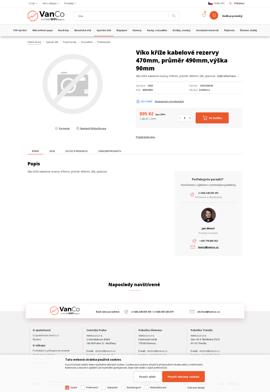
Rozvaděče (87, 42)
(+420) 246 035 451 (208, 193)
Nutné (74, 387)
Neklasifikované (158, 387)
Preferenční (92, 387)
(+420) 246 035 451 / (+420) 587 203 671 (152, 311)
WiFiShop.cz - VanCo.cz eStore (49, 16)
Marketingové (134, 387)
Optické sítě (52, 42)
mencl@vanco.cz (208, 247)
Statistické (112, 387)
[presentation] (35, 151)
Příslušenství (103, 42)
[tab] (35, 151)
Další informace (226, 76)
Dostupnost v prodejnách (169, 101)
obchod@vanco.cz (208, 311)
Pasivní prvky (69, 42)
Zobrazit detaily (196, 387)
